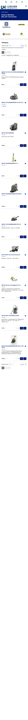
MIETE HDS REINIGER (8, 133)
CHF (22, 47)
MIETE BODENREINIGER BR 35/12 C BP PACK (13, 346)
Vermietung (9, 55)
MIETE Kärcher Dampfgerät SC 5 (11, 285)
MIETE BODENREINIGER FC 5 (10, 163)
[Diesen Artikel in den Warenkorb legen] (21, 84)
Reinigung (16, 55)
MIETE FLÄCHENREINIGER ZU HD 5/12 (12, 102)
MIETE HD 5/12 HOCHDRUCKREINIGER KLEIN (13, 72)
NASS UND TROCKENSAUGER (10, 315)
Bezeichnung (18, 47)
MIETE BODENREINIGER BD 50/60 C (12, 194)
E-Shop (3, 55)
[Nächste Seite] (9, 52)
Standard (10, 47)
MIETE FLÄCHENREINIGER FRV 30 (11, 224)
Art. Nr (14, 47)
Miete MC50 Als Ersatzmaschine (11, 254)
